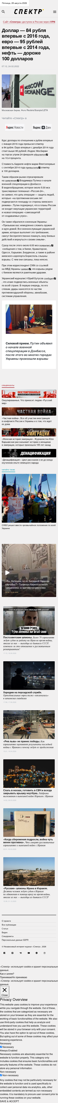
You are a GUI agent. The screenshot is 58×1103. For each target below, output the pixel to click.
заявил (25, 269)
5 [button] (26, 599)
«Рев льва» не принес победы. (28, 744)
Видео (4, 932)
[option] (29, 570)
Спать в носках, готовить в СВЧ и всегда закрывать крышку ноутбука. (28, 793)
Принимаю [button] (6, 977)
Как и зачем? (7, 973)
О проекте (6, 920)
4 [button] (22, 599)
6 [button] (31, 599)
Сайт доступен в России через (29, 21)
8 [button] (40, 599)
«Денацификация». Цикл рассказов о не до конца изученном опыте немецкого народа (27, 461)
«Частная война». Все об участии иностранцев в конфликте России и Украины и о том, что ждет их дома (27, 420)
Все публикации (9, 924)
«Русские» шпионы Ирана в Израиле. (26, 893)
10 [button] (49, 599)
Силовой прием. (29, 351)
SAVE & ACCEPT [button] (9, 1101)
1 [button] (8, 599)
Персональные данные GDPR (15, 939)
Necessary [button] (5, 1043)
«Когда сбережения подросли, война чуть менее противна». (28, 842)
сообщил (49, 278)
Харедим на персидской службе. (25, 695)
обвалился (40, 154)
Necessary (8, 1047)
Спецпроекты (8, 385)
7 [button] (35, 599)
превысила (32, 167)
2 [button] (13, 599)
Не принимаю (19, 977)
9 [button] (44, 599)
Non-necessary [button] (8, 1071)
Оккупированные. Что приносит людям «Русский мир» (27, 402)
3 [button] (17, 599)
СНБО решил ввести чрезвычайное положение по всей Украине (29, 527)
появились (45, 245)
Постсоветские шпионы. (28, 643)
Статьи (5, 928)
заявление (11, 180)
